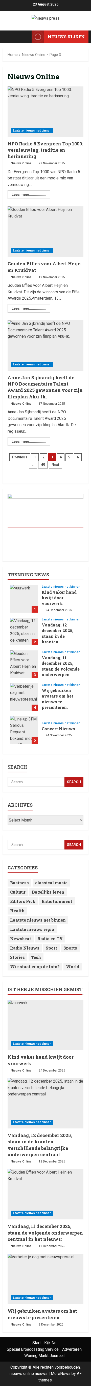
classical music (51, 882)
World (72, 966)
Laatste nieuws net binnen (32, 130)
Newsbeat (20, 938)
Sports (70, 948)
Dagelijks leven (48, 892)
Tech (36, 957)
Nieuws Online (21, 163)
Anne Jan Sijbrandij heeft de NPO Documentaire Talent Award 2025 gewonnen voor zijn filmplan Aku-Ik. (45, 345)
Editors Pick (22, 901)
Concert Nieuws (24, 730)
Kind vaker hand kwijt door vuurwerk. (24, 599)
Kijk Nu (50, 1342)
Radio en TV (50, 938)
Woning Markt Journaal (44, 1355)
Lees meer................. (31, 193)
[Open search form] (25, 36)
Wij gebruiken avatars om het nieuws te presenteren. (24, 697)
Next (55, 465)
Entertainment (57, 901)
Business (19, 882)
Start (36, 1342)
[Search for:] (36, 782)
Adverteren (72, 1349)
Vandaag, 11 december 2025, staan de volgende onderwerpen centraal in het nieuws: (24, 664)
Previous (19, 457)
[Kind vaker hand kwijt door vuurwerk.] (45, 1025)
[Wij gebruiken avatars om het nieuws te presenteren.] (45, 1279)
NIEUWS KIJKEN (66, 36)
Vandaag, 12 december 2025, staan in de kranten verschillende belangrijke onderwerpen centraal (24, 631)
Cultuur (18, 892)
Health (17, 910)
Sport (51, 948)
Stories (17, 957)
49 (43, 465)
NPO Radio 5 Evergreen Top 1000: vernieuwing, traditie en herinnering (45, 111)
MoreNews (61, 1373)
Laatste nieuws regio (32, 929)
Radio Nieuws (24, 948)
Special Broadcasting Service (33, 1349)
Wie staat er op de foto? (35, 966)
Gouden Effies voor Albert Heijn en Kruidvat (45, 231)
